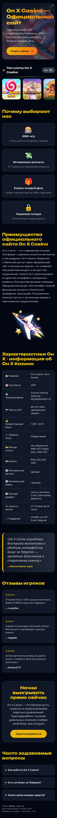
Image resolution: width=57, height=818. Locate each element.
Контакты (26, 811)
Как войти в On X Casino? (23, 769)
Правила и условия (11, 811)
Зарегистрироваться (28, 733)
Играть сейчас (20, 51)
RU (34, 811)
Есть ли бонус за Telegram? (24, 782)
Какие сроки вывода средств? (26, 795)
